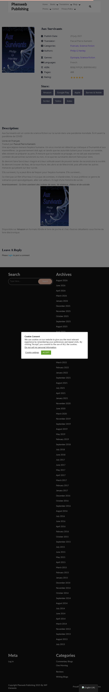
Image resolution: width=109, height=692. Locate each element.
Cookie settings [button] (32, 353)
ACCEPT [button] (46, 352)
